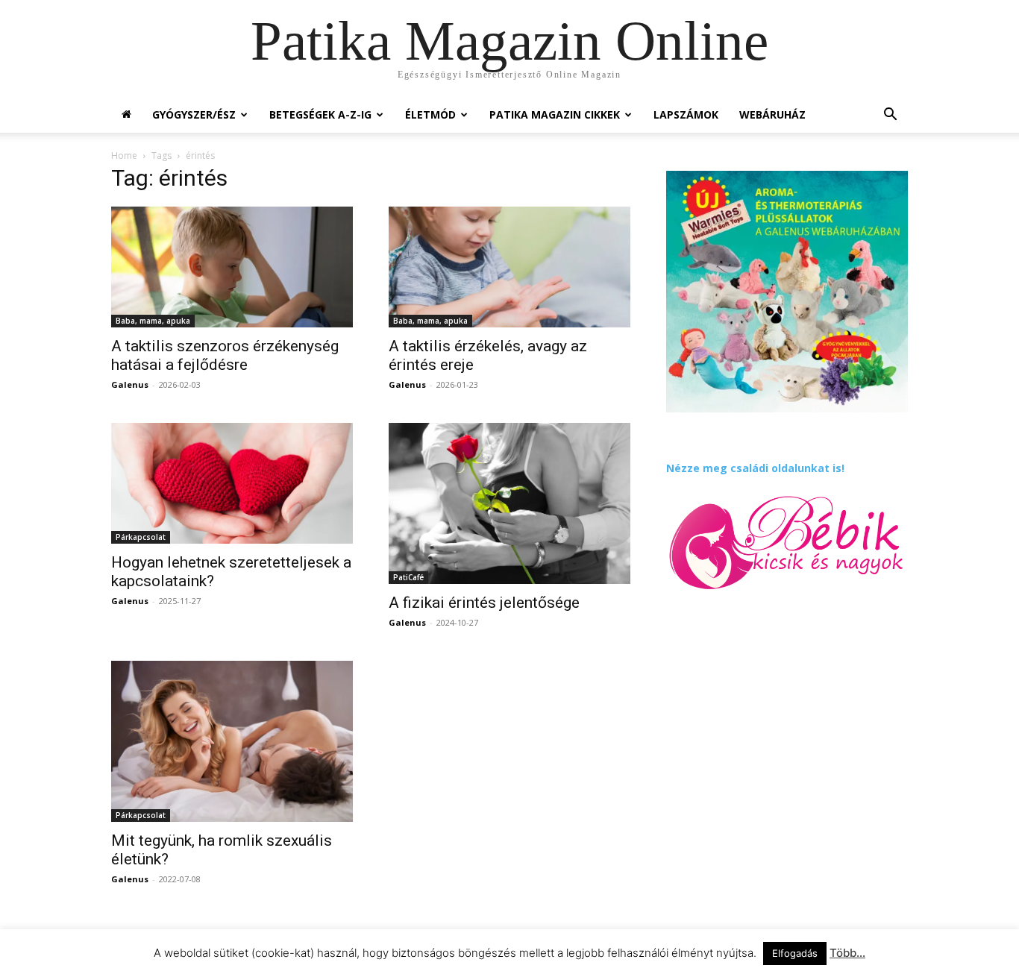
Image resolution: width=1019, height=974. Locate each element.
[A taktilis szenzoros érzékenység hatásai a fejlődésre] (232, 267)
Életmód (430, 114)
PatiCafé (408, 577)
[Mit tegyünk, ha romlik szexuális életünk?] (232, 741)
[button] (890, 116)
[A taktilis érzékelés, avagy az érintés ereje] (509, 267)
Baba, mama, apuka (153, 320)
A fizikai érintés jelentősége (484, 603)
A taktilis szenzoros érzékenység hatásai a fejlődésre (225, 355)
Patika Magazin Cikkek (554, 114)
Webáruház (772, 114)
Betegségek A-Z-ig (320, 114)
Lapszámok (685, 114)
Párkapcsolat (141, 537)
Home (124, 155)
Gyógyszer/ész (194, 114)
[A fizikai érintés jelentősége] (509, 503)
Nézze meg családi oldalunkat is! (755, 468)
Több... (847, 953)
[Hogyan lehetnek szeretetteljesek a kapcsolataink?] (232, 483)
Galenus (129, 384)
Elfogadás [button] (795, 953)
